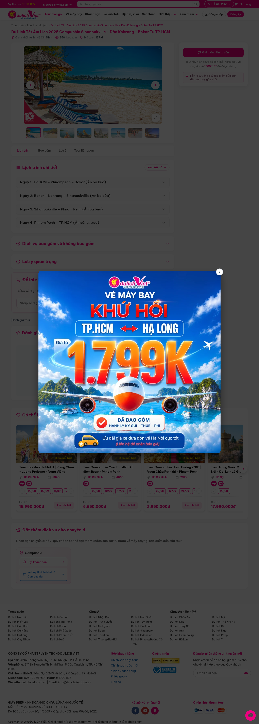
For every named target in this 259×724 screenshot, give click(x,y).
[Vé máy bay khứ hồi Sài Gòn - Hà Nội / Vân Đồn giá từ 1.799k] (129, 362)
